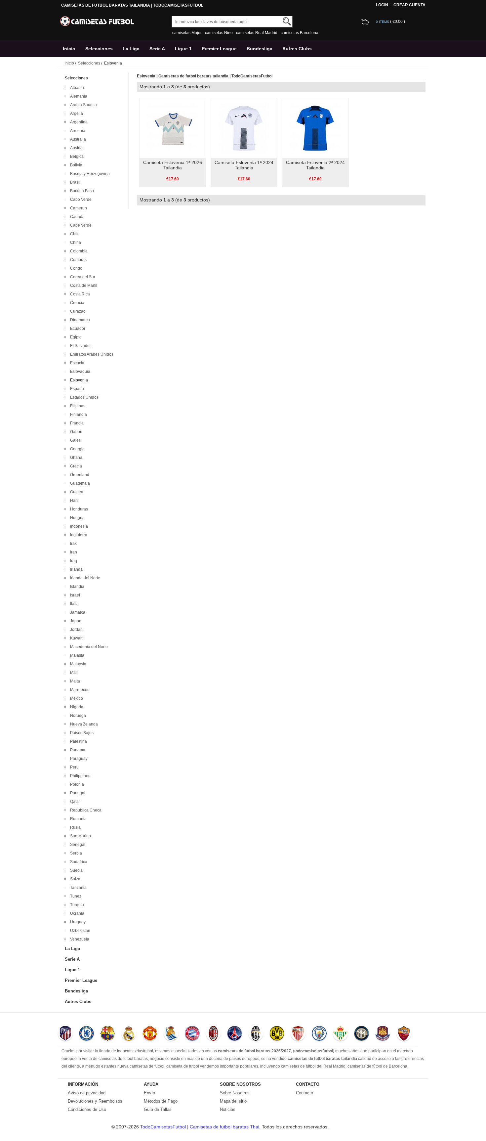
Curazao (77, 311)
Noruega (77, 715)
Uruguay (77, 922)
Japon (74, 621)
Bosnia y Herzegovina (89, 173)
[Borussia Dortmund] (276, 1034)
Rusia (74, 827)
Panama (76, 750)
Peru (73, 767)
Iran (72, 552)
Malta (74, 681)
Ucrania (76, 913)
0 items (383, 21)
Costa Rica (79, 294)
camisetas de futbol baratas (123, 1058)
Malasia (76, 655)
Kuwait (75, 638)
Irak (72, 543)
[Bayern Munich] (192, 1034)
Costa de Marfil (82, 285)
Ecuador (76, 328)
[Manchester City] (319, 1034)
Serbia (75, 853)
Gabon (75, 431)
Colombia (78, 251)
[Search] (287, 21)
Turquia (76, 904)
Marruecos (78, 689)
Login (382, 5)
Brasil (74, 182)
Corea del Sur (81, 277)
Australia (77, 139)
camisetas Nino (219, 32)
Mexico (75, 698)
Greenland (78, 474)
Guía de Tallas (158, 1109)
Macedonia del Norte (88, 646)
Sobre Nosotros (235, 1092)
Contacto (304, 1092)
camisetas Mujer (187, 32)
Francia (76, 423)
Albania (76, 87)
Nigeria (75, 707)
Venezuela (78, 939)
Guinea (75, 492)
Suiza (74, 879)
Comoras (77, 259)
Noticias (227, 1109)
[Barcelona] (107, 1034)
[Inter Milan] (361, 1034)
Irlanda (75, 569)
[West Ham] (382, 1034)
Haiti (73, 500)
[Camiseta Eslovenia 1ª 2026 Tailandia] (172, 127)
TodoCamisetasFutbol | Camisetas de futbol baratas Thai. (201, 1126)
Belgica (76, 156)
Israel (74, 595)
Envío (149, 1092)
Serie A (157, 48)
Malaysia (77, 664)
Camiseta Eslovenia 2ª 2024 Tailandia (315, 165)
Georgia (76, 449)
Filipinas (76, 406)
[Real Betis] (340, 1034)
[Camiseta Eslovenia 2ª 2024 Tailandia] (315, 127)
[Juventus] (255, 1034)
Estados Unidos (83, 397)
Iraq (72, 560)
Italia (73, 603)
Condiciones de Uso (87, 1109)
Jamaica (76, 612)
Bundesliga (259, 48)
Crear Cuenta (409, 5)
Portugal (76, 793)
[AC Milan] (213, 1034)
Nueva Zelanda (83, 724)
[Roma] (403, 1034)
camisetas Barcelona (299, 32)
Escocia (76, 363)
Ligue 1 (183, 48)
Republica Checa (84, 810)
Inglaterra (77, 535)
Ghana (75, 457)
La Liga (131, 48)
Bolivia (75, 165)
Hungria (76, 517)
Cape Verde (80, 225)
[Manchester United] (149, 1034)
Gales (74, 440)
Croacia (76, 302)
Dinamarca (79, 320)
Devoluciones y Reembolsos (95, 1101)
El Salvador (79, 345)
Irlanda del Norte (84, 578)
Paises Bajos (81, 732)
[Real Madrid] (128, 1034)
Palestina (77, 741)
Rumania (77, 818)
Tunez (74, 896)
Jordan (75, 629)
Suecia (75, 870)
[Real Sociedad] (171, 1034)
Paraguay (78, 758)
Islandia (76, 586)
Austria (75, 148)
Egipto (75, 337)
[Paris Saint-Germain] (234, 1034)
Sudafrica (77, 861)
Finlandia (77, 414)
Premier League (219, 48)
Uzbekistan (79, 930)
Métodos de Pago (161, 1101)
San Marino (79, 836)
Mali (73, 672)
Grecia (75, 466)
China (74, 242)
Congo (75, 268)
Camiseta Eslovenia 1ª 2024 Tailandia (244, 165)
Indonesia (78, 526)
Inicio (69, 48)
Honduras (78, 509)
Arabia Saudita (82, 105)
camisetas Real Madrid (256, 32)
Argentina (78, 122)
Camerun (77, 208)
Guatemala (79, 483)
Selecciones (99, 48)
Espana (76, 388)
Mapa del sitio (233, 1101)
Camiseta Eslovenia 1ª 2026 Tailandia (172, 165)
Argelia (75, 113)
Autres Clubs (297, 48)
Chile (74, 234)
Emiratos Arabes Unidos (90, 354)
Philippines (79, 775)
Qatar (74, 801)
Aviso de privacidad (86, 1092)
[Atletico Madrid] (65, 1034)
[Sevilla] (298, 1034)
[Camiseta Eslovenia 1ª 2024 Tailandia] (243, 127)
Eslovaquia (79, 371)
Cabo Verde (80, 199)
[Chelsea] (86, 1034)
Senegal (76, 844)
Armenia (76, 130)
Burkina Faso (81, 191)
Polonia (76, 784)
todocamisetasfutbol (135, 1051)
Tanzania (77, 887)
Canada (76, 216)
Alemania (77, 96)
